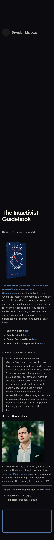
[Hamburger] (6, 32)
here (27, 330)
